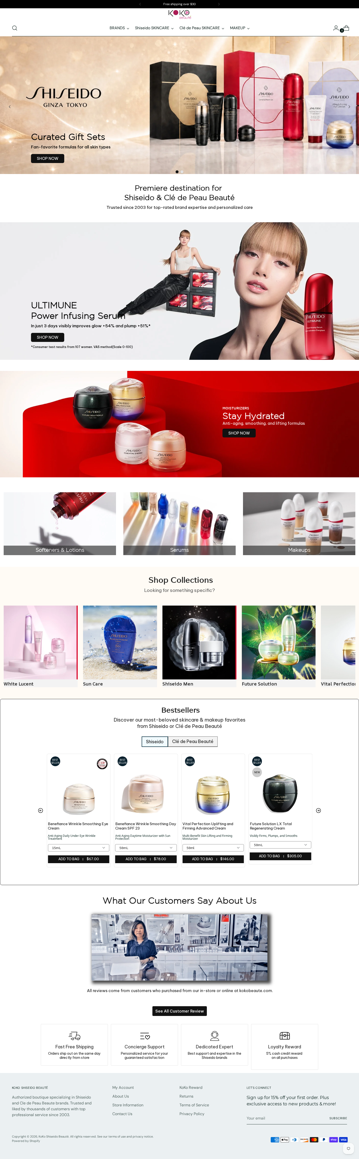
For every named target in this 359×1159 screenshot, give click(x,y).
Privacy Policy (192, 1113)
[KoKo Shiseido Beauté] (179, 14)
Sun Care (13, 684)
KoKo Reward (191, 1087)
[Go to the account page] (334, 28)
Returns (186, 1096)
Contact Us (122, 1113)
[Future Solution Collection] (199, 642)
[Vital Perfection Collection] (279, 642)
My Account (123, 1087)
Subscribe (338, 1118)
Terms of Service (194, 1105)
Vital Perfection (260, 684)
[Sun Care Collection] (41, 642)
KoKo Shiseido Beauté (54, 1137)
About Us (120, 1096)
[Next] (218, 4)
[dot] (177, 171)
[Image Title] (214, 1036)
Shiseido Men (98, 684)
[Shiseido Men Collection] (120, 642)
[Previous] (140, 4)
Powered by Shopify (26, 1141)
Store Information (127, 1105)
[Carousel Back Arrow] (10, 107)
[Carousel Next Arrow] (349, 107)
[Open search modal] (15, 28)
